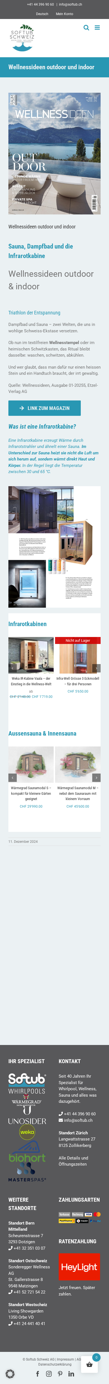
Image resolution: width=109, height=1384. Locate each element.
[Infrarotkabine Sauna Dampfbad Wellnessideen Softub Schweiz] (54, 488)
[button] (12, 668)
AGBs (81, 1359)
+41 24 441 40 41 (29, 1323)
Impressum (65, 1359)
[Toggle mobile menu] (98, 27)
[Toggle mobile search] (86, 27)
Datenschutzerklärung (55, 1364)
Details (31, 661)
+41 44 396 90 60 (80, 1113)
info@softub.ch (70, 4)
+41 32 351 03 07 (29, 1248)
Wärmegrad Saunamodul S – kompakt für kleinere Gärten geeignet (31, 793)
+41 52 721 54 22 (29, 1292)
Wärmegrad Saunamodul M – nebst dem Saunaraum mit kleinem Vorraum (77, 793)
